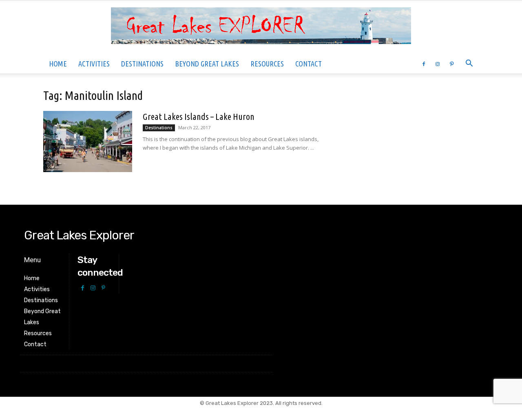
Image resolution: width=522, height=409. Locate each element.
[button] (469, 64)
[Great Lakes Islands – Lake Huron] (87, 141)
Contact (308, 64)
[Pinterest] (451, 63)
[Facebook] (424, 63)
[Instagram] (437, 63)
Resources (267, 64)
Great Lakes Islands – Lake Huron (198, 116)
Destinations (142, 64)
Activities (94, 64)
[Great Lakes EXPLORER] (261, 27)
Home (58, 64)
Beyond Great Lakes (207, 64)
